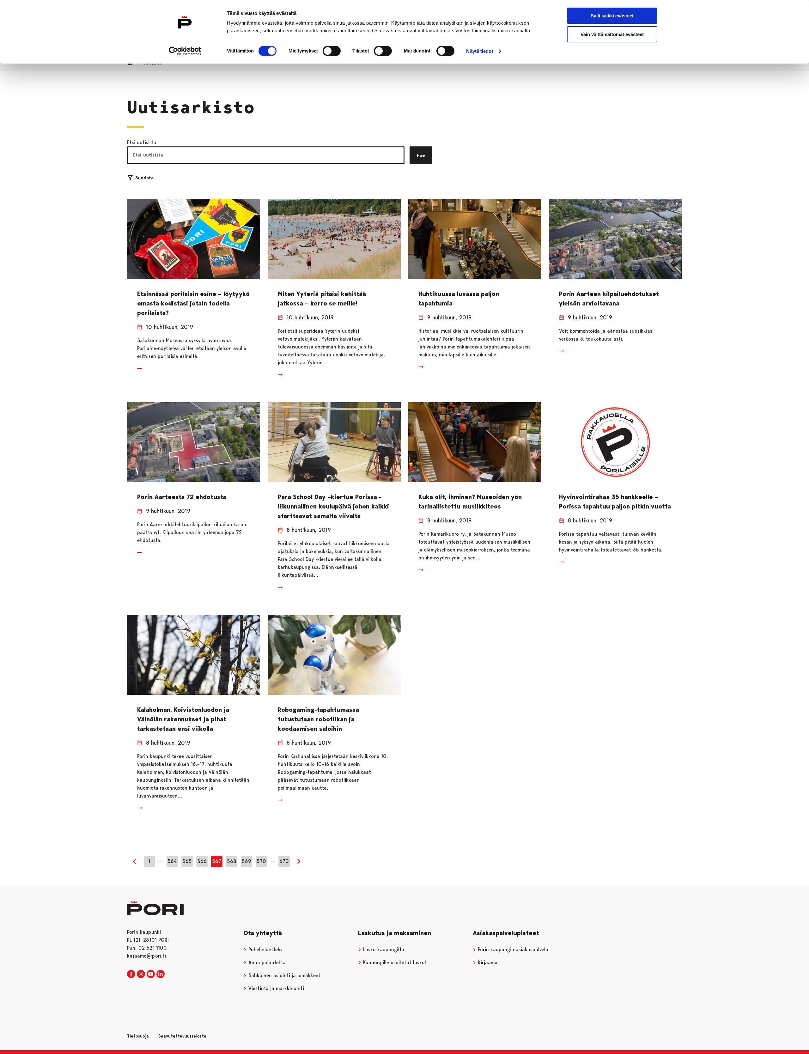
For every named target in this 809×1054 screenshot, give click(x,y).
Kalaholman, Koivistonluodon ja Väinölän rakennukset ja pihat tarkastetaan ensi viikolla (183, 719)
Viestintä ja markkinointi (275, 988)
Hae (421, 155)
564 (172, 861)
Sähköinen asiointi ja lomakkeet (283, 975)
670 (284, 861)
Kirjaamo (486, 962)
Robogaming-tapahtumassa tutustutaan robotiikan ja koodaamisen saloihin (318, 719)
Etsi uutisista (141, 142)
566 (202, 861)
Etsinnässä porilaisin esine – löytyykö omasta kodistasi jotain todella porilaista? (193, 303)
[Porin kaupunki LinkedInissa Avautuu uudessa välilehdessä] (160, 974)
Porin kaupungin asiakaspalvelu (512, 949)
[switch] (332, 51)
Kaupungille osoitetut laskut (394, 962)
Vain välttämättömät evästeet (612, 34)
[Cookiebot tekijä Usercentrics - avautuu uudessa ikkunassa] (185, 51)
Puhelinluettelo (264, 949)
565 (187, 861)
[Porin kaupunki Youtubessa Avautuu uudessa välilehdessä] (151, 974)
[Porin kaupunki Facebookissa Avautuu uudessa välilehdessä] (131, 974)
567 (216, 861)
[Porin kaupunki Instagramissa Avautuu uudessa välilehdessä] (141, 974)
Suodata (144, 178)
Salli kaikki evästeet (612, 15)
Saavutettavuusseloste (182, 1036)
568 (231, 861)
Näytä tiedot (479, 51)
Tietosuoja (138, 1036)
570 (261, 861)
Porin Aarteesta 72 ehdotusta (181, 497)
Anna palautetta (266, 962)
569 (246, 861)
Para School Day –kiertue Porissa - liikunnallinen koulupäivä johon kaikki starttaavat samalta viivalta (333, 506)
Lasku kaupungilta (383, 949)
